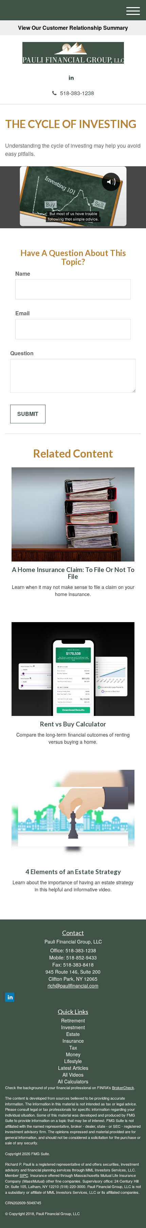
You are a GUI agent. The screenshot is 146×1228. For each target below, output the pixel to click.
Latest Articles (73, 1067)
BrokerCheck (123, 1087)
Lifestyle (73, 1061)
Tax (73, 1047)
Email (22, 313)
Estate (73, 1034)
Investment (73, 1027)
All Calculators (73, 1081)
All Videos (73, 1074)
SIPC (24, 1175)
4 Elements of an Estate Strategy (73, 871)
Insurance (73, 1040)
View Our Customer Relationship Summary (73, 27)
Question (22, 353)
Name (22, 273)
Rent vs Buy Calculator (73, 724)
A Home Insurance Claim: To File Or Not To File (73, 573)
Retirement (73, 1020)
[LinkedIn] (71, 78)
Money (73, 1054)
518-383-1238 (77, 93)
